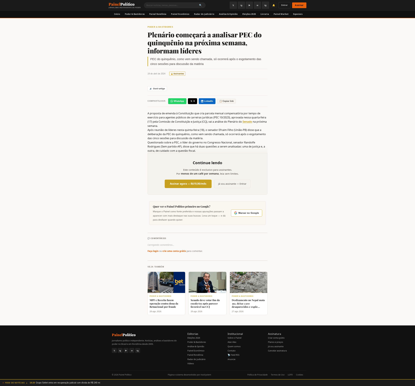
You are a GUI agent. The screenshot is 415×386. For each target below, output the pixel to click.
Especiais (297, 14)
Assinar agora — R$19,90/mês (188, 183)
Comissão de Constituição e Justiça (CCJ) (183, 121)
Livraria (265, 14)
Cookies (299, 374)
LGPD (290, 374)
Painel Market (281, 14)
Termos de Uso (278, 374)
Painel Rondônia (157, 14)
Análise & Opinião (228, 14)
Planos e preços (275, 342)
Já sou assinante (276, 346)
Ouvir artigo (157, 88)
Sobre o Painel (234, 337)
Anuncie (231, 359)
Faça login (153, 251)
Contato (232, 350)
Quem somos (234, 346)
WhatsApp (179, 101)
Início (117, 14)
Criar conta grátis (276, 337)
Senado (247, 121)
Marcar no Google (248, 213)
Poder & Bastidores (135, 14)
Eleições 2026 (249, 14)
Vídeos (190, 363)
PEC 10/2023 (221, 117)
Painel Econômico (180, 14)
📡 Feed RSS (233, 354)
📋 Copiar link (226, 101)
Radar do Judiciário (204, 14)
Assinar (299, 5)
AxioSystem (206, 374)
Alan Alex (232, 342)
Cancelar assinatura (277, 350)
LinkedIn (208, 101)
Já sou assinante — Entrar (232, 183)
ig (241, 5)
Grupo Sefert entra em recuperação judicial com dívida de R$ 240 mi (68, 382)
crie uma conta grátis (174, 251)
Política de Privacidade (257, 374)
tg (265, 5)
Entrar (284, 5)
